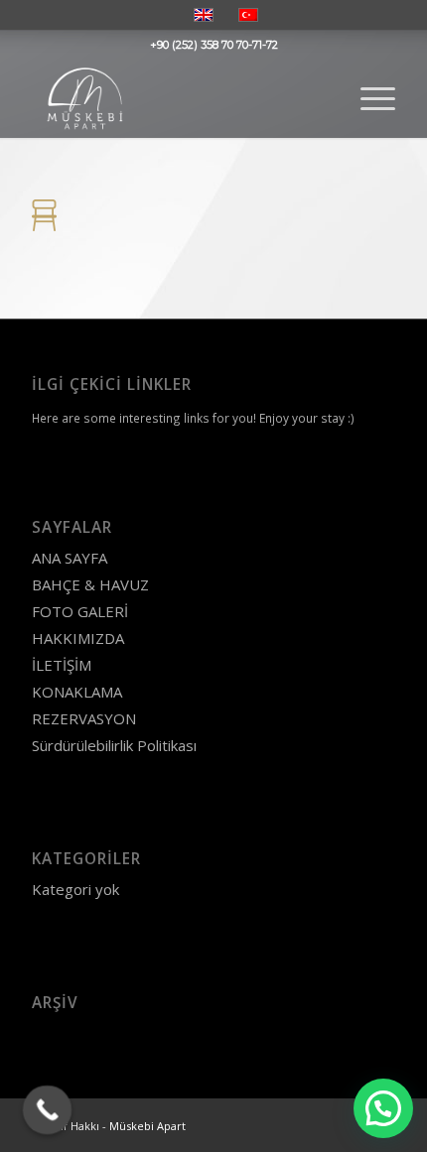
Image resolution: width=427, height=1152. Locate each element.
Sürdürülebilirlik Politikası (114, 745)
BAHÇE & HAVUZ (90, 584)
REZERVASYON (84, 718)
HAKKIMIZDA (78, 638)
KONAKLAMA (77, 692)
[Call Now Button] (47, 1110)
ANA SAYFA (69, 558)
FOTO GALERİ (80, 611)
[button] (383, 1108)
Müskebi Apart (147, 1125)
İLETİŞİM (61, 665)
